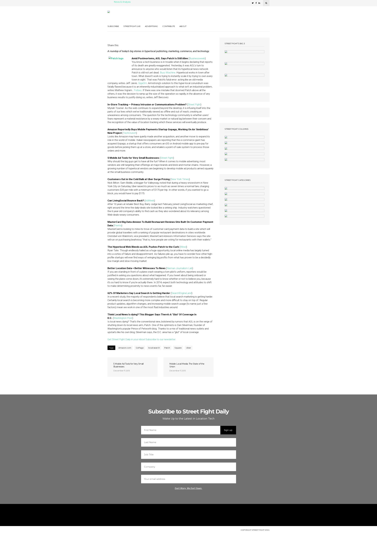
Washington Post (123, 318)
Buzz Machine (167, 72)
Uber (188, 348)
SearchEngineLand (181, 293)
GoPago (140, 348)
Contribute (168, 26)
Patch (167, 348)
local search (154, 348)
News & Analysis (122, 2)
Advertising (151, 26)
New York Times (180, 179)
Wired (183, 246)
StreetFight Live (131, 26)
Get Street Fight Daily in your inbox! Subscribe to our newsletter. (142, 339)
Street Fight (194, 104)
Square (178, 348)
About (182, 26)
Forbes (138, 90)
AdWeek (149, 200)
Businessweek (197, 58)
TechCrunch (129, 132)
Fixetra (117, 225)
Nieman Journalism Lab (179, 268)
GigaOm (142, 83)
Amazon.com (124, 348)
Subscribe (113, 26)
